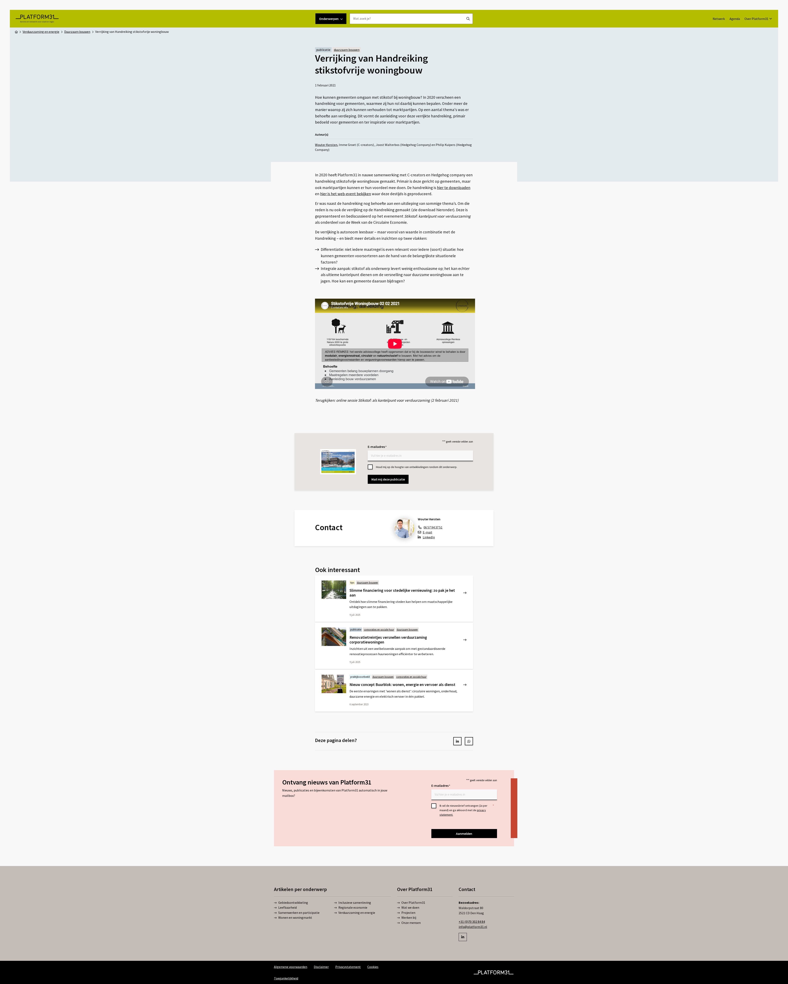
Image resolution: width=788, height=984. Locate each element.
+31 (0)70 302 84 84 (472, 921)
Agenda (735, 19)
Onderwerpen (329, 19)
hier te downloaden (453, 187)
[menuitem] (718, 18)
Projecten (408, 913)
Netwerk (719, 19)
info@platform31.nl (473, 927)
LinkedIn (429, 537)
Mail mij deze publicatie (388, 479)
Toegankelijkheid (286, 978)
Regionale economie (352, 907)
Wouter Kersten (326, 145)
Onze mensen (411, 922)
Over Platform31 (756, 19)
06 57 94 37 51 (433, 527)
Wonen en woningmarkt (295, 917)
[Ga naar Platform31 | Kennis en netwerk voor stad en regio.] (16, 32)
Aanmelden (464, 833)
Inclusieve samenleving (354, 902)
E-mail (427, 532)
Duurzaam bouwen (347, 50)
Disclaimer (321, 967)
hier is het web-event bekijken (345, 193)
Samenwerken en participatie (299, 913)
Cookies (372, 967)
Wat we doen (410, 907)
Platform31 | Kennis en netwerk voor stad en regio (37, 19)
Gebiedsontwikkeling (293, 902)
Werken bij (408, 917)
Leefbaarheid (287, 907)
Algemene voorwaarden (290, 967)
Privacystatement (348, 967)
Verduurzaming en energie (356, 913)
